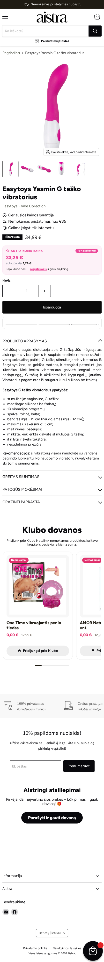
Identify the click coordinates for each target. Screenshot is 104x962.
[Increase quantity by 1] (44, 291)
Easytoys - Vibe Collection (23, 206)
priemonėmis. (28, 463)
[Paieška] (95, 31)
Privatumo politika (35, 948)
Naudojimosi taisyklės (67, 948)
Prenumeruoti (78, 766)
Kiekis (6, 280)
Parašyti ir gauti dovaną (52, 817)
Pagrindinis (11, 53)
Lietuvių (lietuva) (50, 933)
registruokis (38, 269)
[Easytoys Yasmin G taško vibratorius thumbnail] (10, 169)
